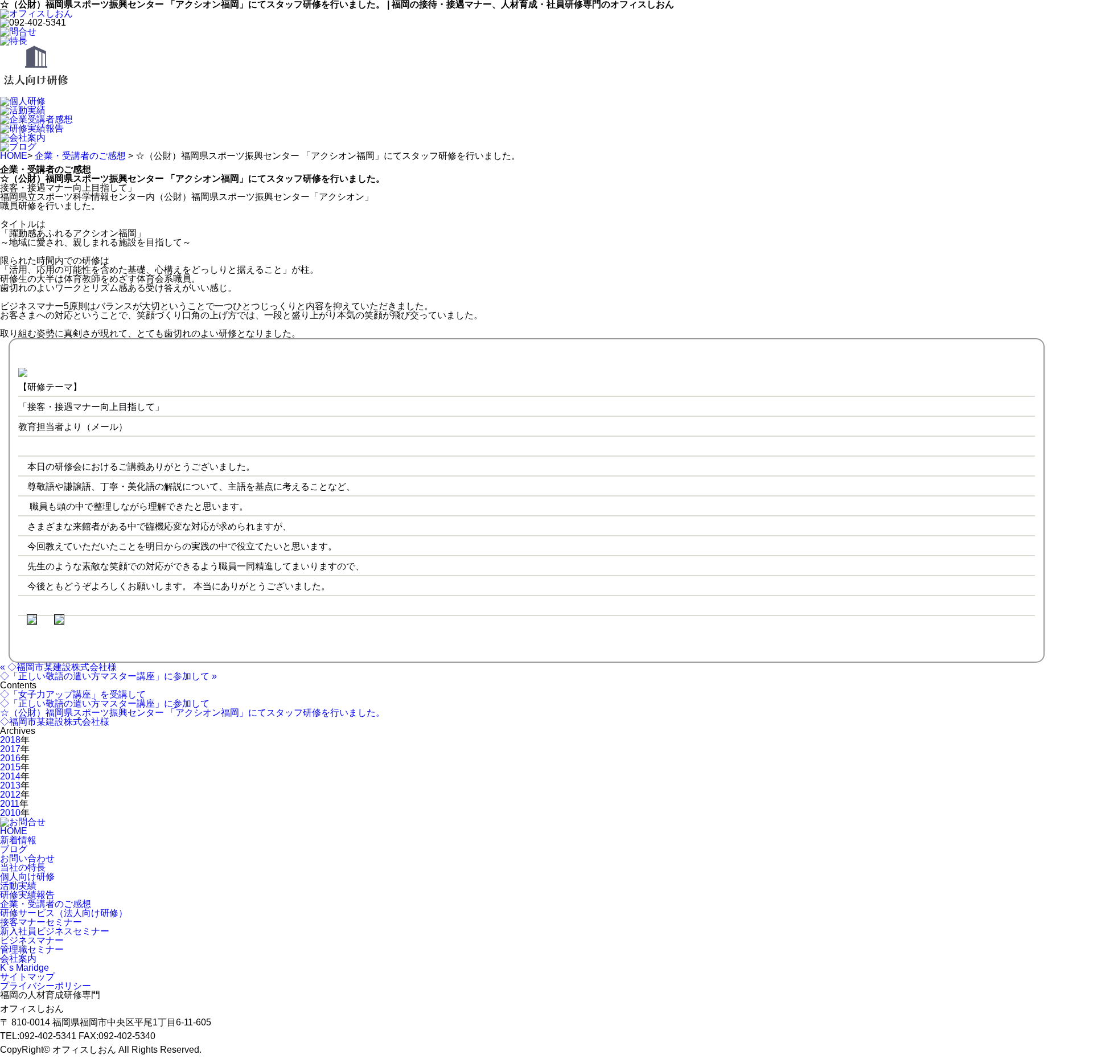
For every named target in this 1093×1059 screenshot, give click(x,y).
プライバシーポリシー (45, 986)
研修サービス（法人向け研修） (64, 913)
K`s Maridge (24, 967)
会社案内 (18, 958)
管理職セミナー (32, 949)
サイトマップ (27, 977)
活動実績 (18, 885)
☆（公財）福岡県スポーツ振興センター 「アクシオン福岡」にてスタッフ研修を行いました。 (192, 712)
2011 (9, 803)
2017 (10, 749)
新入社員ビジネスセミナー (54, 931)
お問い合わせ (27, 858)
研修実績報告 (27, 895)
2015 (10, 767)
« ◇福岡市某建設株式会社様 (58, 667)
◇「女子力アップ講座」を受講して (73, 694)
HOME (13, 156)
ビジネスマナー (32, 940)
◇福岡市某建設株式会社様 (54, 721)
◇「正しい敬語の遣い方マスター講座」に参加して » (108, 676)
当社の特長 (23, 867)
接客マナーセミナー (41, 922)
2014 (10, 776)
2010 (10, 813)
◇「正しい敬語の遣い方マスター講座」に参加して (104, 703)
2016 (10, 758)
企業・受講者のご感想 (80, 156)
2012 (10, 794)
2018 (10, 740)
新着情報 (18, 840)
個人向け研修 (27, 876)
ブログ (13, 849)
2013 (10, 785)
